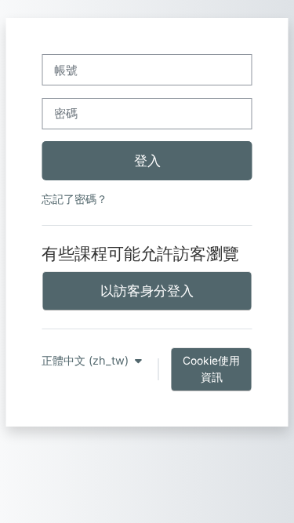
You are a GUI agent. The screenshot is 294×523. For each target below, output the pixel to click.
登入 (147, 160)
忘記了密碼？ (74, 198)
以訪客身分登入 (147, 290)
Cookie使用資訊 (211, 368)
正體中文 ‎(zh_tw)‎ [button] (87, 360)
